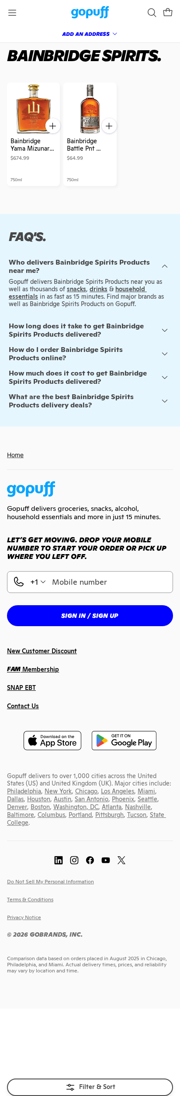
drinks (98, 289)
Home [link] (15, 454)
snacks (76, 289)
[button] (168, 12)
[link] (90, 13)
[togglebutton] (90, 1087)
